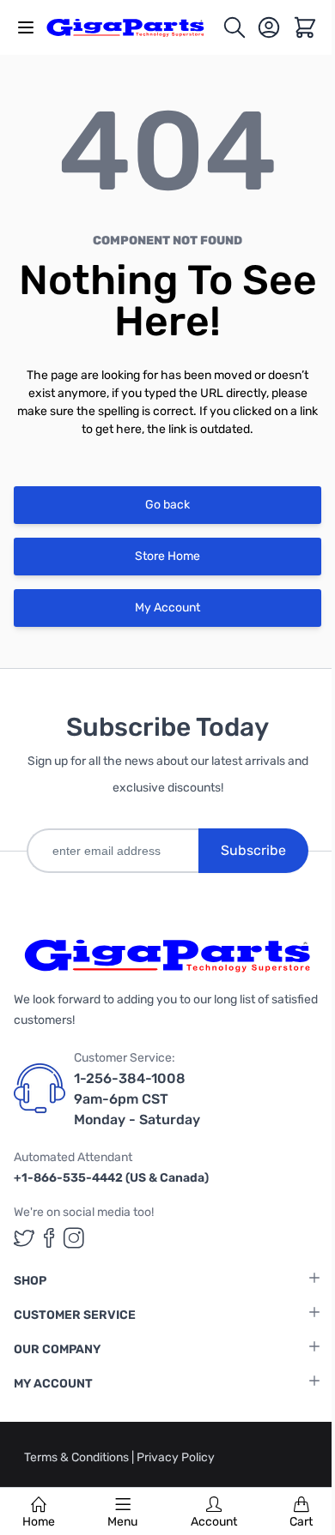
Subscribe (253, 850)
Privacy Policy (176, 1457)
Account (214, 1521)
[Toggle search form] (234, 27)
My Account (167, 607)
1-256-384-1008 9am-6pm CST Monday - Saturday (137, 1099)
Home (38, 1521)
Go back (167, 504)
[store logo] (134, 27)
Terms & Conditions (77, 1457)
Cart (301, 1521)
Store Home (167, 556)
